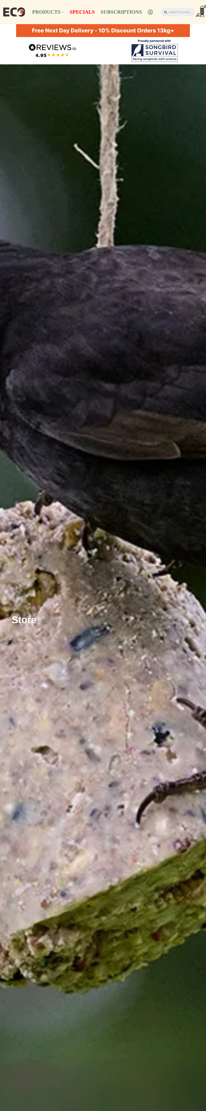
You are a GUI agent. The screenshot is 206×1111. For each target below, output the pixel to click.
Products (46, 12)
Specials (82, 12)
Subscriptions (121, 12)
